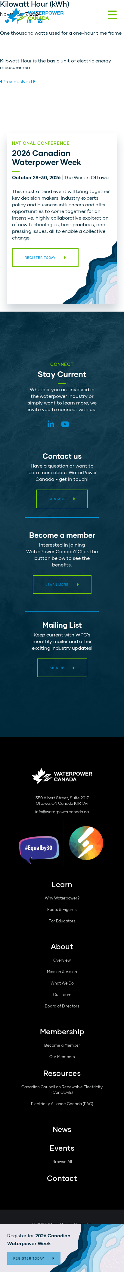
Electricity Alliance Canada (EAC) (62, 1103)
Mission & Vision (62, 971)
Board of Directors (62, 1006)
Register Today (28, 1258)
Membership (62, 1031)
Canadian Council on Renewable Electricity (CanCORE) (62, 1089)
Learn (62, 884)
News (62, 1129)
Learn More (57, 584)
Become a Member (62, 1045)
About (62, 946)
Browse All (62, 1161)
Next (27, 81)
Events (62, 1148)
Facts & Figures (62, 909)
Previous (12, 81)
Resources (62, 1073)
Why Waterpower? (62, 898)
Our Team (62, 994)
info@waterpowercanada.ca (62, 811)
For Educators (62, 920)
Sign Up (57, 668)
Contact (57, 499)
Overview (62, 960)
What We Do (62, 983)
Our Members (62, 1056)
